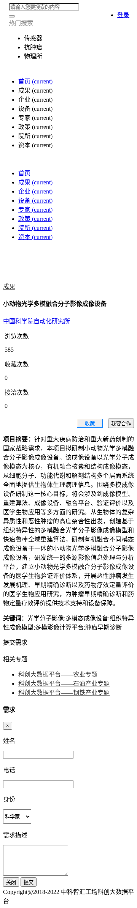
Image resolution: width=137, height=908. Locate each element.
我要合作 (121, 423)
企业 (35, 191)
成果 (35, 182)
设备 (35, 200)
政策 (35, 219)
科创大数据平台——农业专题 (57, 674)
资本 (35, 237)
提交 (28, 882)
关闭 (11, 882)
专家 (35, 209)
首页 (35, 81)
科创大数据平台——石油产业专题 (64, 683)
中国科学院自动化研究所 (36, 321)
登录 (123, 15)
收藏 (90, 423)
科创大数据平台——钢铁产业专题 (64, 692)
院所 (35, 228)
